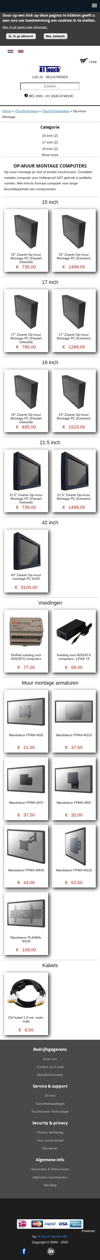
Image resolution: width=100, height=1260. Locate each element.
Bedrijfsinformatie (50, 1075)
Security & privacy (50, 1123)
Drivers (50, 1095)
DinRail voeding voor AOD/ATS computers (26, 657)
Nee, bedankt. (55, 36)
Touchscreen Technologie (50, 1111)
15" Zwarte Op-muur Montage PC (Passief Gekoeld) (26, 258)
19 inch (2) (50, 149)
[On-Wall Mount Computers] (20, 51)
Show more (50, 155)
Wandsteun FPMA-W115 (74, 870)
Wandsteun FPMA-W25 (26, 735)
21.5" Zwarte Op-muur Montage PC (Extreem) (74, 496)
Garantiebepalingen (50, 1103)
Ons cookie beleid (50, 1140)
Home (6, 111)
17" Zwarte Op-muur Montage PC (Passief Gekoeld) (26, 338)
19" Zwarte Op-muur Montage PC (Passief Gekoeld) (26, 418)
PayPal (50, 1223)
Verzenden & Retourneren (50, 1169)
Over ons (50, 1059)
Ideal (23, 1223)
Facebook (24, 1251)
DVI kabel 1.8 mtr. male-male (26, 1019)
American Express (75, 1223)
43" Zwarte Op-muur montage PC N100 (26, 576)
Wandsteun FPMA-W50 (74, 802)
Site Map (50, 1185)
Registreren (57, 77)
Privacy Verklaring (50, 1132)
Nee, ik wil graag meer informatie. (25, 27)
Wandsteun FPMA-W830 (26, 870)
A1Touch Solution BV (52, 1236)
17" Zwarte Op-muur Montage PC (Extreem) (74, 336)
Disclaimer (50, 1148)
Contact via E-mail (50, 1067)
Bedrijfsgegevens (50, 1049)
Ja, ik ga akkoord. (21, 36)
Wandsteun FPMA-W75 (26, 802)
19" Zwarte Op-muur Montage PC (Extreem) (74, 416)
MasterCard (37, 1223)
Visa (63, 1223)
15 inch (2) (50, 135)
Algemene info (50, 1159)
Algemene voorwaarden (50, 1177)
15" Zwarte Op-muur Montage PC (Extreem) (74, 256)
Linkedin (51, 1251)
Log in (37, 77)
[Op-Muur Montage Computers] (10, 51)
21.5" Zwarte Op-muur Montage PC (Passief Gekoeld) (26, 498)
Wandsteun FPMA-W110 (74, 735)
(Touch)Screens (26, 111)
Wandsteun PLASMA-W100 (26, 939)
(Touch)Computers (55, 111)
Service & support (50, 1086)
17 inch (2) (50, 142)
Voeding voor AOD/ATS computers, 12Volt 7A (74, 657)
